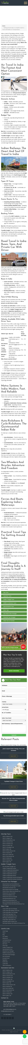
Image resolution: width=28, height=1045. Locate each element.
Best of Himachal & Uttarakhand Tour (11, 902)
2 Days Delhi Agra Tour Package (10, 908)
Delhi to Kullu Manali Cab (8, 856)
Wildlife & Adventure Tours (9, 603)
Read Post (13, 756)
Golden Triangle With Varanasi (9, 873)
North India (5, 961)
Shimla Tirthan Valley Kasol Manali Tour (11, 891)
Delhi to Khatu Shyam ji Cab (9, 851)
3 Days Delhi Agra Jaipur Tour (9, 914)
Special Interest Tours (8, 606)
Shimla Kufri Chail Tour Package (10, 896)
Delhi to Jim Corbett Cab (8, 854)
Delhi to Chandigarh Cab (8, 847)
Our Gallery (5, 936)
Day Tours (5, 592)
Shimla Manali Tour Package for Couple (11, 885)
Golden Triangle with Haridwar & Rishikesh (12, 879)
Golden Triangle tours (16, 309)
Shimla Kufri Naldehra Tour (9, 894)
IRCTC (13, 216)
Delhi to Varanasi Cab (8, 842)
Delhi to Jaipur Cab (7, 861)
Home (3, 26)
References (5, 938)
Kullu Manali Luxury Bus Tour (9, 887)
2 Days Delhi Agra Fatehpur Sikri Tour (11, 910)
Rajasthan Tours (7, 596)
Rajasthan (5, 960)
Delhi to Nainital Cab (7, 852)
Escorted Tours (6, 958)
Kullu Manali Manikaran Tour (9, 898)
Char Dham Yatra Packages (10, 613)
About (4, 933)
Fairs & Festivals (6, 956)
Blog (4, 934)
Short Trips (6, 610)
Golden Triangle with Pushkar (9, 868)
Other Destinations (7, 965)
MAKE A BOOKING (14, 670)
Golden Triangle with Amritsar (9, 875)
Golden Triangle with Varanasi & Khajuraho (12, 877)
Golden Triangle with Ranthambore (11, 870)
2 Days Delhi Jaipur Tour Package (10, 912)
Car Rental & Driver (7, 940)
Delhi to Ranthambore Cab (9, 840)
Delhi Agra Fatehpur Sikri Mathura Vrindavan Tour (14, 923)
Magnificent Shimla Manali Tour (10, 900)
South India (5, 963)
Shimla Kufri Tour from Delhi (9, 893)
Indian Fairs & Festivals (8, 620)
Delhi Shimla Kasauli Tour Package (10, 889)
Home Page (5, 931)
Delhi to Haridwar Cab (8, 843)
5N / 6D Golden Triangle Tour (9, 866)
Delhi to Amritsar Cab (7, 860)
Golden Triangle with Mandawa (10, 872)
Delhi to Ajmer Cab (7, 849)
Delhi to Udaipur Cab (7, 838)
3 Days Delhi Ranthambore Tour (10, 916)
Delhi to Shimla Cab (7, 858)
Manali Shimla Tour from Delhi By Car (11, 884)
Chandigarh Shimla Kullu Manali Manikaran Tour (13, 904)
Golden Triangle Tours (8, 599)
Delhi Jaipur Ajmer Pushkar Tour (10, 921)
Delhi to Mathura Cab (7, 836)
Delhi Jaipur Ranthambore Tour (10, 917)
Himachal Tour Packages (9, 617)
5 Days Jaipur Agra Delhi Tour (9, 919)
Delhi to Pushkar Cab (7, 845)
